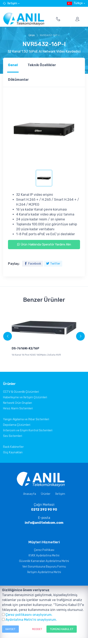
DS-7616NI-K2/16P (25, 348)
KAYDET (10, 629)
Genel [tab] (13, 65)
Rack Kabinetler (13, 447)
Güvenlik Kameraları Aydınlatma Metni (44, 561)
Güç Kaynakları (13, 452)
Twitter (55, 263)
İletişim (12, 3)
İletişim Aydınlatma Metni (44, 572)
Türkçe (78, 3)
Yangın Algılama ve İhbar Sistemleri (26, 419)
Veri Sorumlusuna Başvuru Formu (44, 566)
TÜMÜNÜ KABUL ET (61, 629)
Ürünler (45, 494)
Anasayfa (29, 494)
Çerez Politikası (44, 550)
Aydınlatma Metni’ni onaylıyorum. (31, 620)
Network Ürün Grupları (17, 403)
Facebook (34, 263)
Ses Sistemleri (12, 436)
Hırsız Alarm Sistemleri (18, 408)
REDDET (37, 629)
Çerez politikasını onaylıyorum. (29, 615)
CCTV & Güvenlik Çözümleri (21, 392)
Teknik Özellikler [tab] (42, 65)
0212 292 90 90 (44, 509)
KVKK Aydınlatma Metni (44, 555)
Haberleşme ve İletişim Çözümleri (25, 397)
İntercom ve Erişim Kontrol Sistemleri (27, 430)
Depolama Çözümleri (16, 425)
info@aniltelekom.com (44, 523)
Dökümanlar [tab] (18, 80)
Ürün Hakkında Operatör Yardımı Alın (45, 244)
